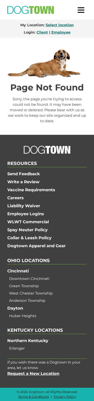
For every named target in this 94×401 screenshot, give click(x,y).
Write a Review (23, 181)
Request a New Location (33, 373)
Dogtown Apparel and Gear (36, 245)
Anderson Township (27, 300)
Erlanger (17, 348)
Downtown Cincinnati (29, 278)
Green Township (24, 286)
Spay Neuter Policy (27, 229)
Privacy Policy (65, 397)
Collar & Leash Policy (29, 237)
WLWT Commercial (28, 221)
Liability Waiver (23, 205)
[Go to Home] (30, 10)
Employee (60, 32)
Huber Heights (22, 316)
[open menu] (81, 10)
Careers (15, 197)
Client (42, 32)
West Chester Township (31, 293)
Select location (60, 25)
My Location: (47, 25)
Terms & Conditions (33, 397)
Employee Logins (25, 213)
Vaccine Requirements (31, 189)
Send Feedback (23, 173)
